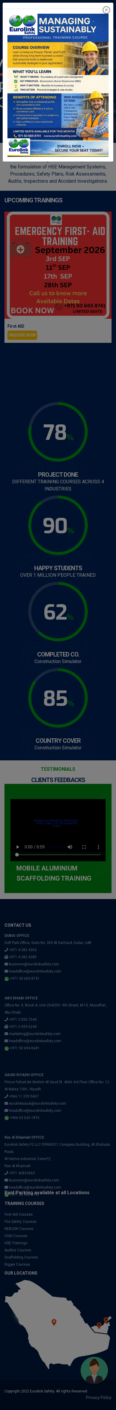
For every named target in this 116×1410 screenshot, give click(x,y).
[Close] (106, 10)
